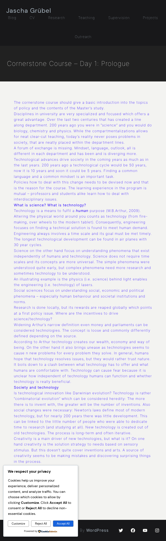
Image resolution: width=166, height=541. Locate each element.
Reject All (41, 523)
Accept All (63, 523)
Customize (18, 523)
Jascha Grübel (28, 10)
